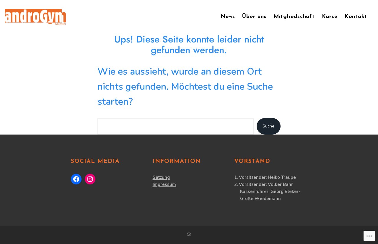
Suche (268, 126)
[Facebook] (76, 179)
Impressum (164, 184)
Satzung (161, 177)
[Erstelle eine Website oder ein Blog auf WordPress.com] (189, 235)
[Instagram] (90, 179)
